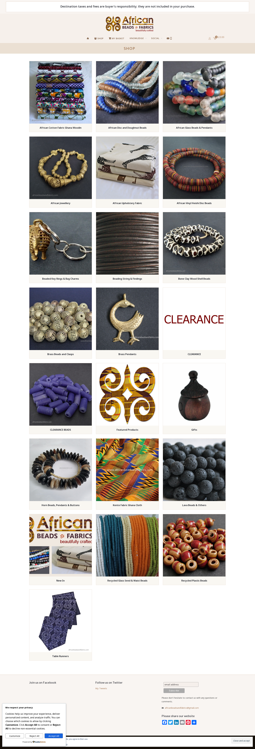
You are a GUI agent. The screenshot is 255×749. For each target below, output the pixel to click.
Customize (14, 735)
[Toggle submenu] (159, 46)
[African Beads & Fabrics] (129, 24)
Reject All (34, 735)
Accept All (54, 735)
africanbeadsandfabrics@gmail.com (182, 707)
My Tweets (101, 688)
